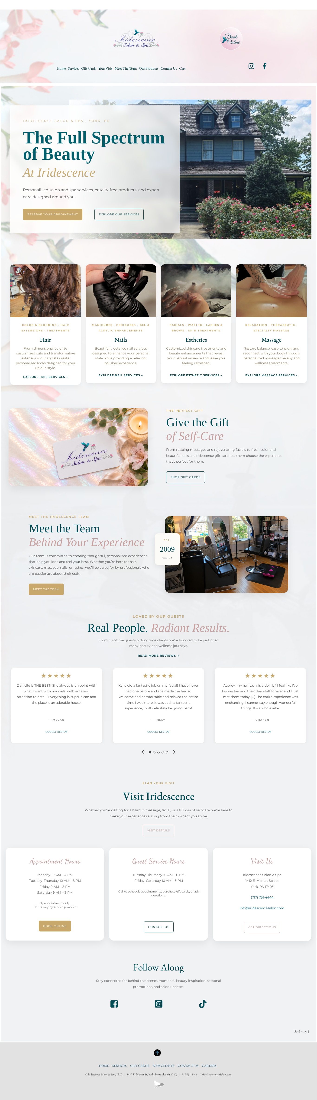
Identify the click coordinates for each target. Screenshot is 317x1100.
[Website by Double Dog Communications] (159, 1090)
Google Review (56, 731)
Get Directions (262, 927)
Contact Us (169, 68)
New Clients (163, 1066)
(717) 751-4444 (262, 897)
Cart (182, 68)
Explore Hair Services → (45, 377)
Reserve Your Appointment (52, 214)
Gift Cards (88, 68)
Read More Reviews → (158, 655)
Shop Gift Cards (186, 477)
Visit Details (158, 830)
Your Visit (105, 68)
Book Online (55, 926)
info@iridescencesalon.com (262, 908)
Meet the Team (126, 68)
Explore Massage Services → (271, 375)
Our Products (148, 68)
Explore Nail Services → (121, 375)
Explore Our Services (119, 214)
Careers (209, 1066)
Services (73, 68)
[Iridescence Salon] (136, 44)
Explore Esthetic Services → (196, 375)
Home (61, 68)
